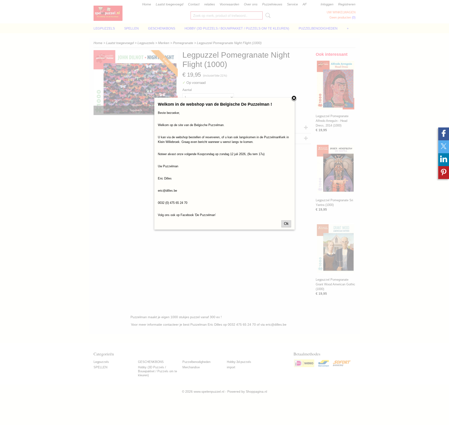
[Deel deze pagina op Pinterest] (443, 172)
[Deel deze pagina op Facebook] (443, 133)
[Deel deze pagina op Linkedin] (443, 159)
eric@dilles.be (167, 190)
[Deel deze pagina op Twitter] (443, 146)
